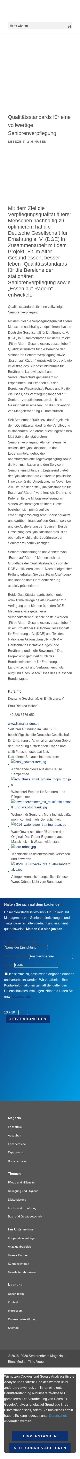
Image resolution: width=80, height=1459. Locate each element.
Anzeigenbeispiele (20, 1246)
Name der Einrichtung (20, 942)
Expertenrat (15, 1152)
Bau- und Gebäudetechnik (25, 1216)
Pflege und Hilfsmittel (21, 1182)
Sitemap (13, 1327)
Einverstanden (40, 1436)
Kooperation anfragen (22, 1238)
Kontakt (13, 1302)
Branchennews (17, 1161)
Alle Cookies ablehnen (40, 1448)
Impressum (15, 1310)
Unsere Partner (18, 1255)
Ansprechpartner (16, 956)
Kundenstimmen (18, 1263)
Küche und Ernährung (22, 1208)
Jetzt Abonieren (28, 1019)
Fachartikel (15, 1126)
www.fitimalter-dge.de (23, 723)
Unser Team (16, 1293)
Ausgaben (14, 1135)
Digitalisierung (17, 1199)
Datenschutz (21, 996)
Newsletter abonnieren (22, 1272)
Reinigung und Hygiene (23, 1191)
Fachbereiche (17, 1144)
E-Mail (9, 965)
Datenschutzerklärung (22, 1319)
